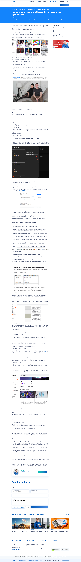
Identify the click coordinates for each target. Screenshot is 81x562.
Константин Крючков (24, 471)
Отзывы (42, 543)
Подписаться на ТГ (42, 471)
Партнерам (43, 548)
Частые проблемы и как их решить (59, 38)
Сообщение (14, 499)
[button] (32, 1)
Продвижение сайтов (16, 540)
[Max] (55, 1)
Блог (42, 547)
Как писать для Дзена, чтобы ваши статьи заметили (61, 35)
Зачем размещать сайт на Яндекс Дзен (60, 27)
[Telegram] (52, 1)
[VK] (54, 1)
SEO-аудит (13, 544)
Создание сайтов (30, 540)
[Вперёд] (68, 514)
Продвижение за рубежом (16, 547)
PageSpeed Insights (21, 190)
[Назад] (66, 514)
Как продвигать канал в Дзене (58, 36)
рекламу (45, 351)
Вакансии (42, 544)
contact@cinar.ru (48, 560)
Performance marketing (15, 543)
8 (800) (64, 1)
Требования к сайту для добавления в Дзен (60, 30)
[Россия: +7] (13, 492)
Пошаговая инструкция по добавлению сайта (60, 32)
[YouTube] (50, 1)
